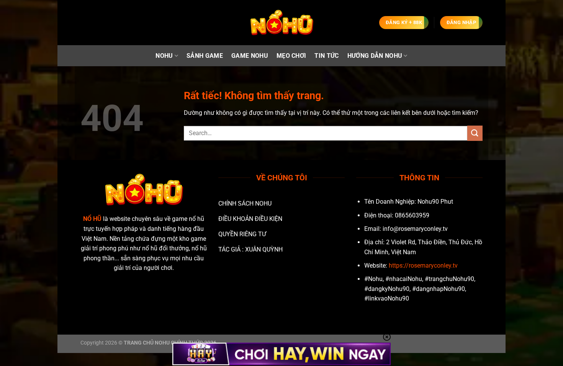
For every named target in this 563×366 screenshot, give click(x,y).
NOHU (164, 55)
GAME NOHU (249, 55)
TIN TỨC (326, 55)
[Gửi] (475, 133)
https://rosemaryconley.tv (423, 265)
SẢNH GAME (205, 55)
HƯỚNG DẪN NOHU (374, 55)
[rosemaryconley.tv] (281, 23)
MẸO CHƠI (291, 55)
